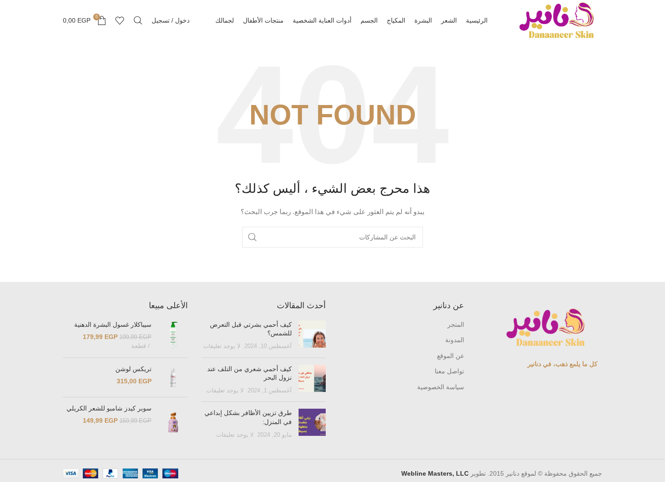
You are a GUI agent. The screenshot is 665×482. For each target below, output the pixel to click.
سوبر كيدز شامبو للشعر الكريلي (109, 408)
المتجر (455, 324)
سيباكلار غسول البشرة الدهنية (113, 324)
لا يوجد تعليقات (221, 346)
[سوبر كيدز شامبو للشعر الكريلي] (173, 422)
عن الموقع (450, 355)
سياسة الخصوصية (440, 387)
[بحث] (138, 20)
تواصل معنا (449, 371)
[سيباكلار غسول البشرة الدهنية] (173, 335)
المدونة (454, 340)
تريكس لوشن (133, 368)
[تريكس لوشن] (173, 377)
